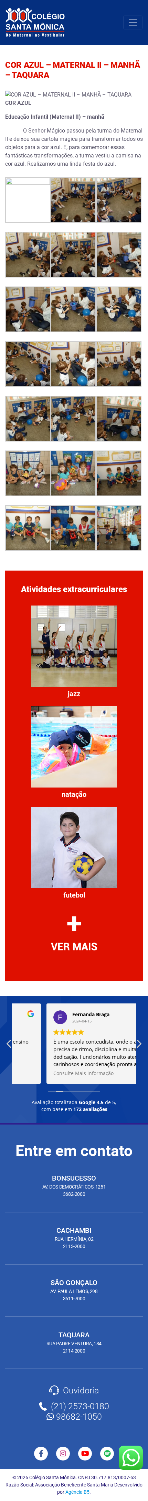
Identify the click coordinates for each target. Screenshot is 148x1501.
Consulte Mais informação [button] (52, 1073)
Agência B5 (77, 1492)
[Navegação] (132, 22)
